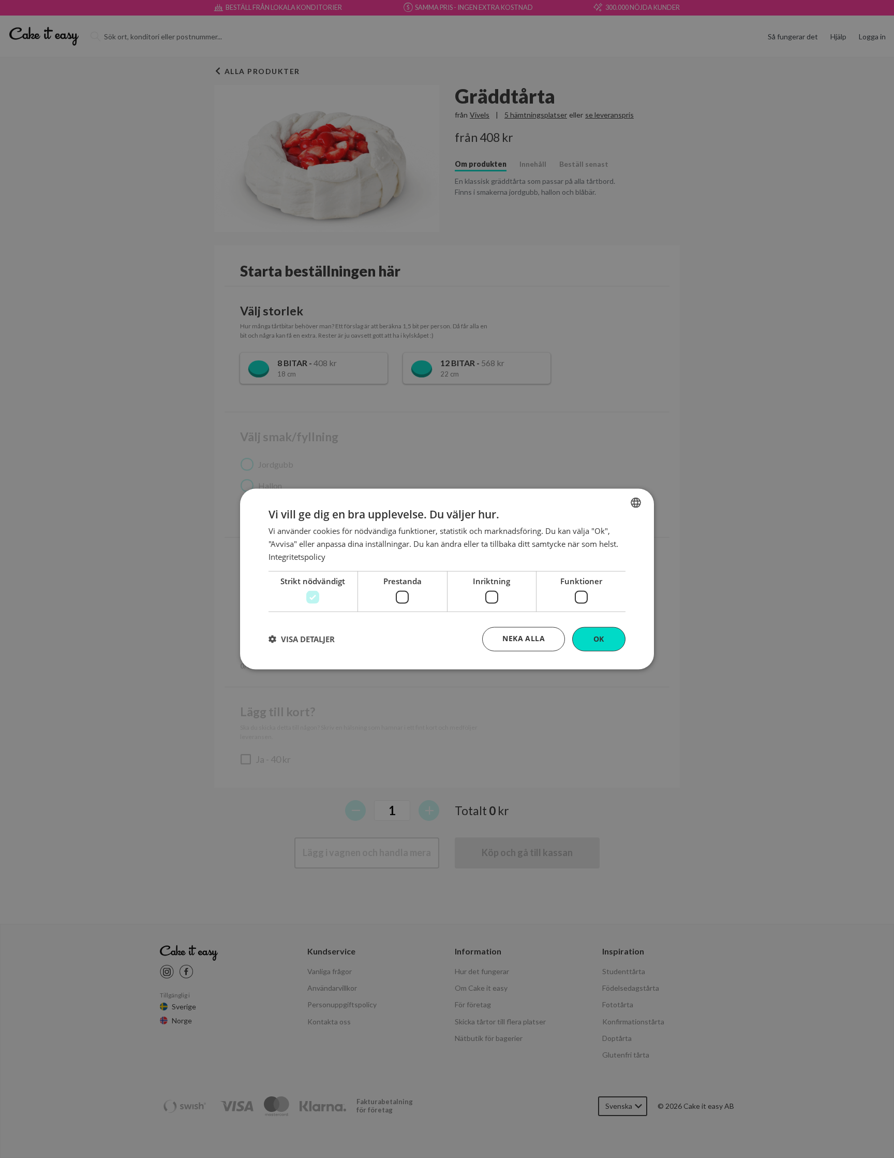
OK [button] (598, 639)
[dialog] (447, 579)
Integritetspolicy (297, 556)
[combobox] (636, 503)
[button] (302, 639)
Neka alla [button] (523, 638)
